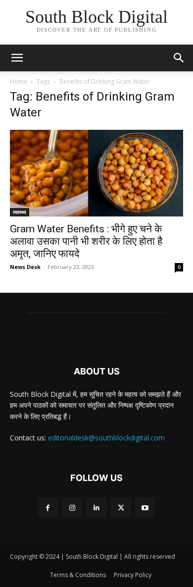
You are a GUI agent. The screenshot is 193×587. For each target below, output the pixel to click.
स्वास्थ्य (19, 212)
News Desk (25, 266)
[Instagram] (72, 507)
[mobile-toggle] (17, 58)
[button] (179, 58)
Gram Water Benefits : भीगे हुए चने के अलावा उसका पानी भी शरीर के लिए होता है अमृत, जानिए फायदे (86, 241)
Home (18, 81)
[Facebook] (47, 507)
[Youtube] (145, 507)
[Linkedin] (96, 507)
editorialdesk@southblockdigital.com (106, 437)
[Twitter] (121, 507)
